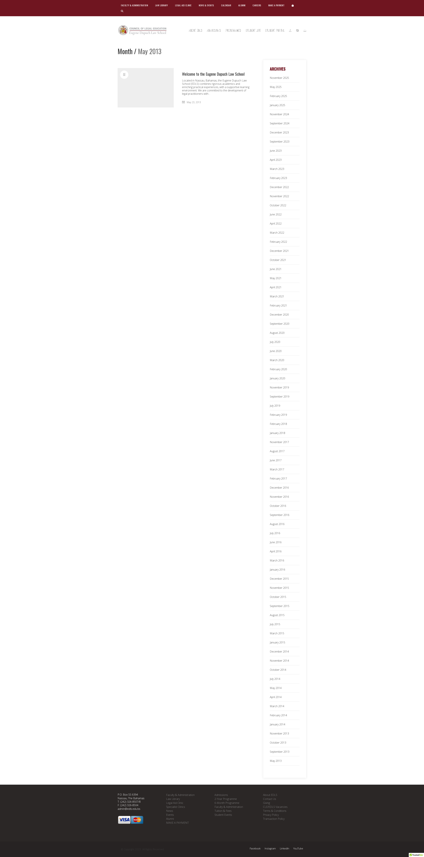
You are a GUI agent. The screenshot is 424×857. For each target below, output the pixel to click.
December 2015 (279, 578)
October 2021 (278, 260)
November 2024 (279, 114)
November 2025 (279, 78)
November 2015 (279, 588)
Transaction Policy (274, 819)
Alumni (241, 5)
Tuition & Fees (223, 811)
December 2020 (279, 314)
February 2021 (278, 305)
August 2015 (277, 615)
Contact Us (269, 799)
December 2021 (279, 251)
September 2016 (279, 515)
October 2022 (278, 205)
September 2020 (279, 324)
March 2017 (277, 469)
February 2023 (278, 178)
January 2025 (277, 105)
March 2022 (277, 232)
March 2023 (277, 169)
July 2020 (275, 342)
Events (170, 815)
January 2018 (277, 433)
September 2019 (279, 396)
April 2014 (276, 697)
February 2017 (278, 478)
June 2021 (276, 269)
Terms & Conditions (274, 811)
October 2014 (278, 670)
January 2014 (277, 724)
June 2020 (276, 351)
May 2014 (276, 688)
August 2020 (277, 333)
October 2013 (278, 742)
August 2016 (277, 524)
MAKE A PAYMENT (177, 823)
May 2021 (276, 278)
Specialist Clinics (175, 807)
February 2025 (278, 96)
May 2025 (276, 87)
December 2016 (279, 487)
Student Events (223, 815)
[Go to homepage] (142, 30)
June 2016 (276, 542)
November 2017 (279, 442)
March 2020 (277, 360)
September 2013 (279, 752)
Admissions (221, 795)
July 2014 (275, 679)
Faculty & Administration (134, 5)
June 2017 (276, 460)
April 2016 (276, 551)
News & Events (206, 5)
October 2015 (278, 597)
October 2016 (278, 506)
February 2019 (278, 415)
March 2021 (277, 296)
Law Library (161, 5)
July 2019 (275, 405)
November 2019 (279, 387)
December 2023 (279, 132)
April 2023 (276, 160)
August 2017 (277, 451)
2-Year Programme (225, 799)
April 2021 (276, 287)
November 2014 (279, 660)
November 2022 (279, 196)
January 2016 (277, 569)
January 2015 (277, 642)
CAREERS (257, 5)
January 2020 (277, 378)
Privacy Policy (271, 815)
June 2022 (276, 214)
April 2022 (276, 223)
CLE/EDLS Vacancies (275, 807)
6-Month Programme (226, 803)
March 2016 (277, 560)
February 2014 (278, 715)
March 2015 (277, 633)
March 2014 (277, 706)
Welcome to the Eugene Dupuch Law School (213, 73)
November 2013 (279, 733)
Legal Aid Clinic (183, 5)
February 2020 (278, 369)
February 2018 (278, 424)
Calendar (226, 5)
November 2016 (279, 497)
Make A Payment (276, 5)
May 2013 (276, 761)
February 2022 (278, 242)
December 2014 (279, 651)
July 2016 (275, 533)
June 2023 (276, 150)
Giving (266, 803)
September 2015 (279, 606)
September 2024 (279, 123)
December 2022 (279, 187)
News (169, 811)
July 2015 (275, 624)
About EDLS (270, 795)
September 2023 (279, 141)
